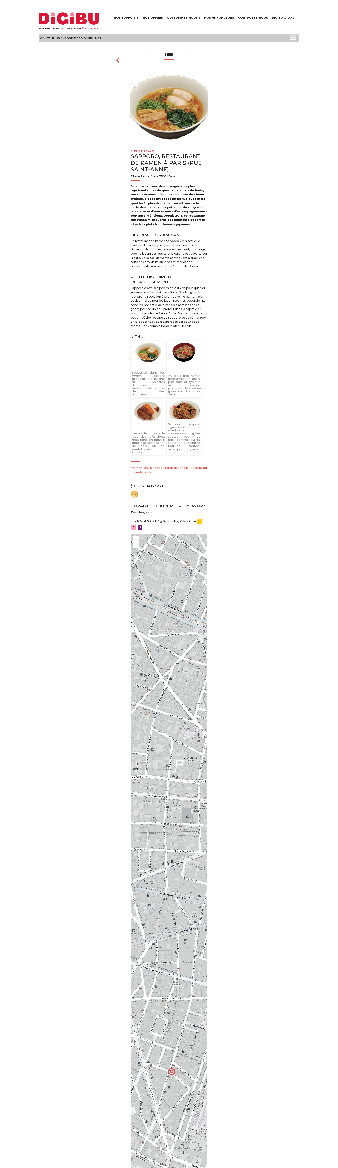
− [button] (136, 545)
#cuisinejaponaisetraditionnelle (166, 468)
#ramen (136, 468)
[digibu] (69, 20)
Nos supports (126, 17)
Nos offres (153, 17)
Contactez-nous (253, 17)
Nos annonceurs (219, 17)
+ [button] (136, 539)
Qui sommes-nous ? (183, 17)
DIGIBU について (283, 17)
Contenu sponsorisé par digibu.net (70, 38)
